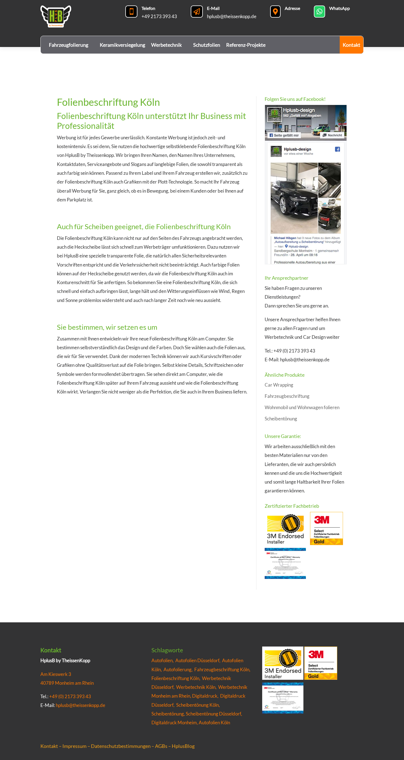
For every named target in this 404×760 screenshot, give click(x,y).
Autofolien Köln (214, 722)
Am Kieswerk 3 (55, 674)
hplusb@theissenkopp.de (231, 16)
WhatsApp (339, 8)
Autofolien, (163, 660)
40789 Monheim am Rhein (67, 683)
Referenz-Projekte (245, 45)
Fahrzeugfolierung (68, 45)
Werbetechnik (166, 45)
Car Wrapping (279, 385)
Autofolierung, (179, 669)
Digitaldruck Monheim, (175, 722)
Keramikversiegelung (122, 45)
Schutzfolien (206, 45)
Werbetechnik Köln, (197, 687)
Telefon (148, 8)
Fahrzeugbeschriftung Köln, (222, 669)
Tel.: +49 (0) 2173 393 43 (290, 351)
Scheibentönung (281, 418)
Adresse (292, 8)
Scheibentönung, (168, 714)
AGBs (161, 746)
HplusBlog (183, 746)
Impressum (74, 746)
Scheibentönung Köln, (198, 705)
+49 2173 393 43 (159, 16)
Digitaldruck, (205, 696)
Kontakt (351, 45)
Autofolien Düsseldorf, (198, 660)
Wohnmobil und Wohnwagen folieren (302, 407)
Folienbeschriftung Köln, (176, 678)
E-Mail (213, 8)
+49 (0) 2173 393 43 (70, 696)
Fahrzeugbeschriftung (287, 396)
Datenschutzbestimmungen (121, 746)
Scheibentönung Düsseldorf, (214, 714)
